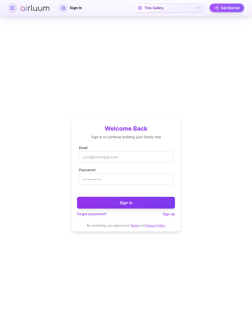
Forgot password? (92, 214)
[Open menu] (12, 7)
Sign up (169, 214)
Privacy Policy (155, 225)
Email (83, 148)
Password (87, 170)
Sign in (126, 202)
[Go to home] (35, 7)
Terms (134, 225)
